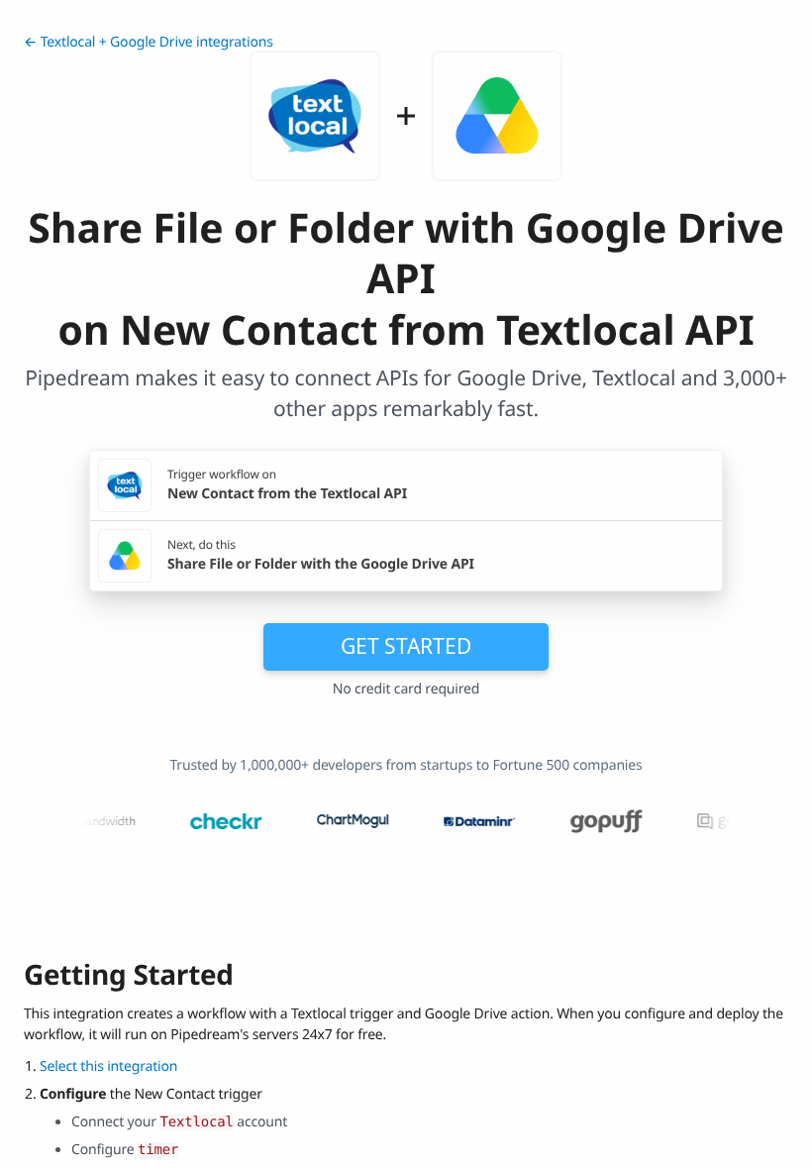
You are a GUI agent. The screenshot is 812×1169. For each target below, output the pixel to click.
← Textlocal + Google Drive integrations (148, 42)
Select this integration (108, 1066)
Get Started (406, 646)
